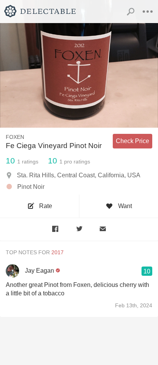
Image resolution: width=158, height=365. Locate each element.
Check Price (132, 141)
